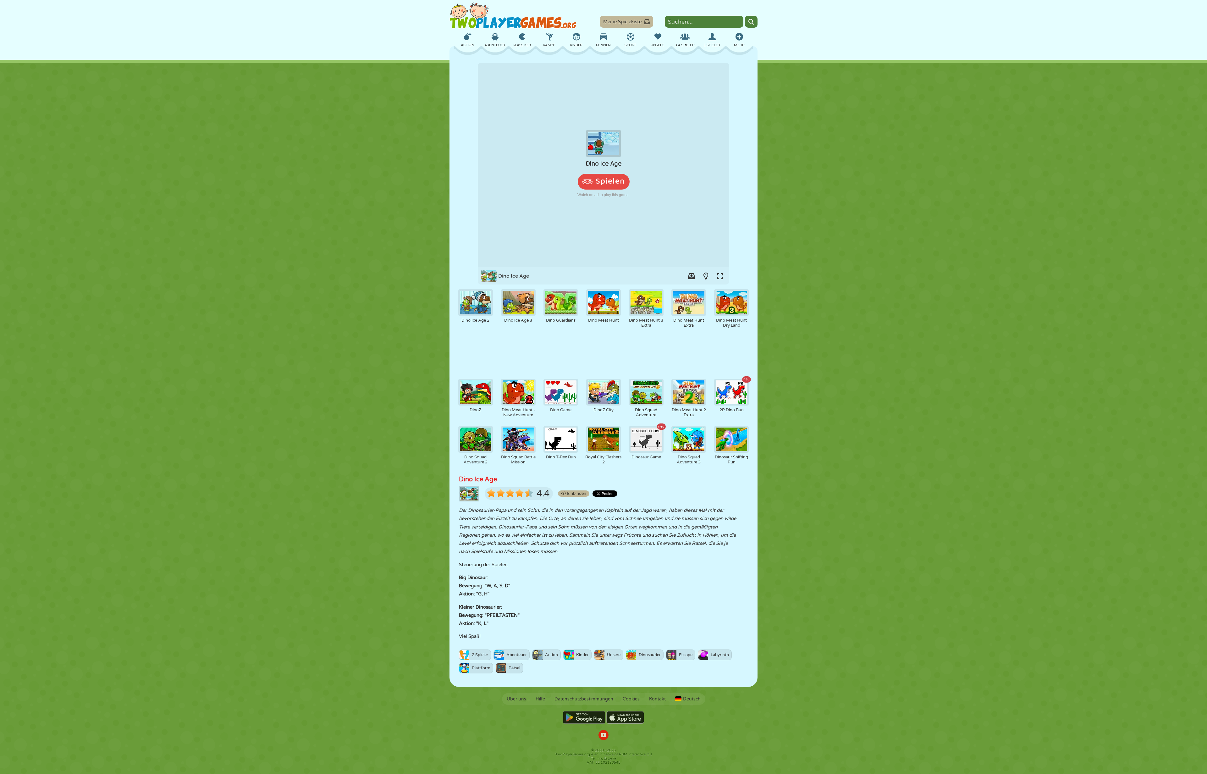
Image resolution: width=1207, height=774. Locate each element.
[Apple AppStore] (625, 717)
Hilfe (540, 699)
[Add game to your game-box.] (691, 276)
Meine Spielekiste (622, 22)
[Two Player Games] (512, 16)
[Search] (751, 22)
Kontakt (657, 699)
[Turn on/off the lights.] (705, 276)
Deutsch (692, 699)
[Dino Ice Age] (603, 165)
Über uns (516, 699)
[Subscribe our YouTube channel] (603, 736)
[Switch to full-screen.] (720, 276)
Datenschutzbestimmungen (583, 699)
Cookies (631, 699)
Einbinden (576, 493)
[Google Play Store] (584, 717)
